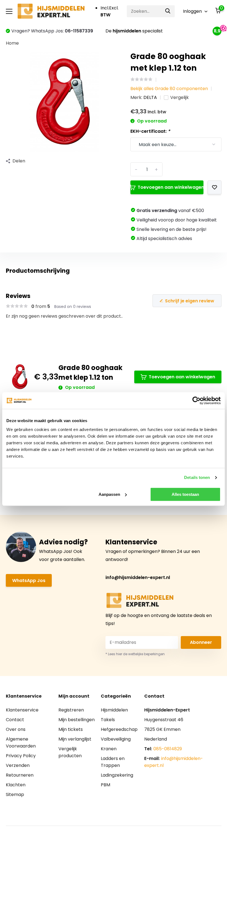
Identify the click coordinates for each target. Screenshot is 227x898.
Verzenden (18, 765)
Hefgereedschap (119, 729)
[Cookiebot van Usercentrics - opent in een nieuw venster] (196, 400)
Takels (108, 719)
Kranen (109, 749)
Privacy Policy (21, 755)
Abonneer (201, 642)
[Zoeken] (168, 11)
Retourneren (19, 775)
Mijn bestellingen (76, 719)
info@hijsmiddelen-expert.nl (137, 577)
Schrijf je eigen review (189, 301)
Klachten (15, 785)
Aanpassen (109, 494)
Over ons (15, 729)
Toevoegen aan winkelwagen (170, 187)
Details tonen (197, 477)
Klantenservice (22, 710)
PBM (105, 785)
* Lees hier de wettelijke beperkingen (135, 654)
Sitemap (15, 794)
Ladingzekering (117, 775)
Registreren (71, 710)
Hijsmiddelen (114, 710)
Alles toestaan (185, 494)
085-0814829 (167, 749)
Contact (15, 719)
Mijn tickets (70, 729)
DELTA (150, 97)
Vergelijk (179, 97)
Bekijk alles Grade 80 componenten (169, 88)
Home (12, 43)
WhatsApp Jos (28, 580)
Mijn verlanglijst (74, 739)
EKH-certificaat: (150, 131)
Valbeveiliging (116, 739)
